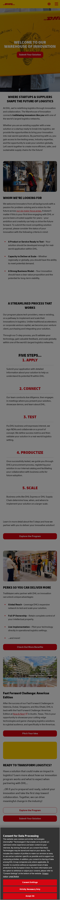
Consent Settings (30, 882)
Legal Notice (14, 876)
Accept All (30, 896)
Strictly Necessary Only (30, 889)
